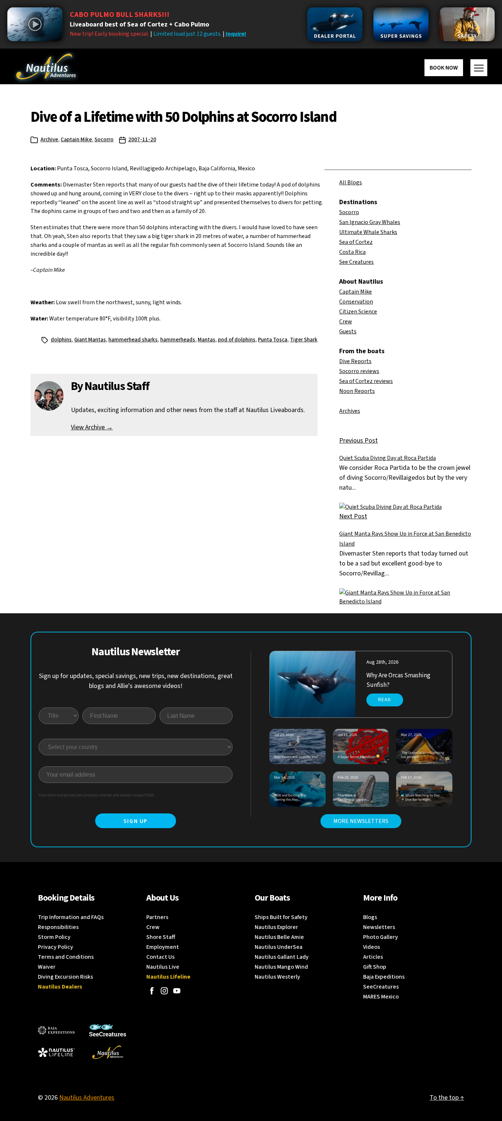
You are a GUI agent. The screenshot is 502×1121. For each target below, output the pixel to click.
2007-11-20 (142, 139)
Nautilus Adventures (86, 1097)
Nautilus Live (162, 967)
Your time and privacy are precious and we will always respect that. (97, 795)
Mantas (206, 340)
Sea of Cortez (356, 242)
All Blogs (350, 182)
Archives (349, 411)
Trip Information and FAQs (71, 917)
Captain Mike (76, 139)
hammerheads (177, 340)
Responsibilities (58, 927)
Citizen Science (358, 312)
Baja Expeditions (384, 977)
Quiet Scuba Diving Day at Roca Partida (387, 458)
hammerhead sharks (133, 340)
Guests (347, 331)
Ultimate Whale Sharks (368, 232)
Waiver (46, 967)
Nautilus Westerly (277, 977)
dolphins (61, 340)
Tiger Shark (304, 340)
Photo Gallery (380, 937)
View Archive (92, 427)
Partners (157, 917)
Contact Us (160, 957)
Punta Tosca (272, 340)
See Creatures (356, 262)
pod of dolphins (236, 340)
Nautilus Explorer (276, 927)
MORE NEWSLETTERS (360, 821)
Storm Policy (54, 937)
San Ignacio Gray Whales (369, 222)
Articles (373, 957)
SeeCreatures (381, 987)
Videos (371, 947)
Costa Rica (352, 252)
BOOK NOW (444, 68)
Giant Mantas (90, 340)
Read (384, 699)
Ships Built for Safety (281, 917)
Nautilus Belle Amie (279, 937)
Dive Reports (355, 361)
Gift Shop (374, 967)
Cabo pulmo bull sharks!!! (119, 15)
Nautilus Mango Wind (281, 967)
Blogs (370, 917)
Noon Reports (357, 391)
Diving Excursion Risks (65, 977)
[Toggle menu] (478, 67)
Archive (49, 139)
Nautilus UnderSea (278, 947)
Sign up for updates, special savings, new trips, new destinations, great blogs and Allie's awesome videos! (136, 681)
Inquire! (236, 34)
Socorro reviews (359, 371)
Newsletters (379, 927)
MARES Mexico (381, 997)
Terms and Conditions (66, 957)
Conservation (356, 302)
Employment (162, 947)
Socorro (104, 139)
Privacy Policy (55, 947)
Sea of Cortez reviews (366, 381)
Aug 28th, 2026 (382, 662)
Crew (345, 322)
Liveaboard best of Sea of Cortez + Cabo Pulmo (139, 24)
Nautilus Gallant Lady (282, 957)
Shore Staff (160, 937)
